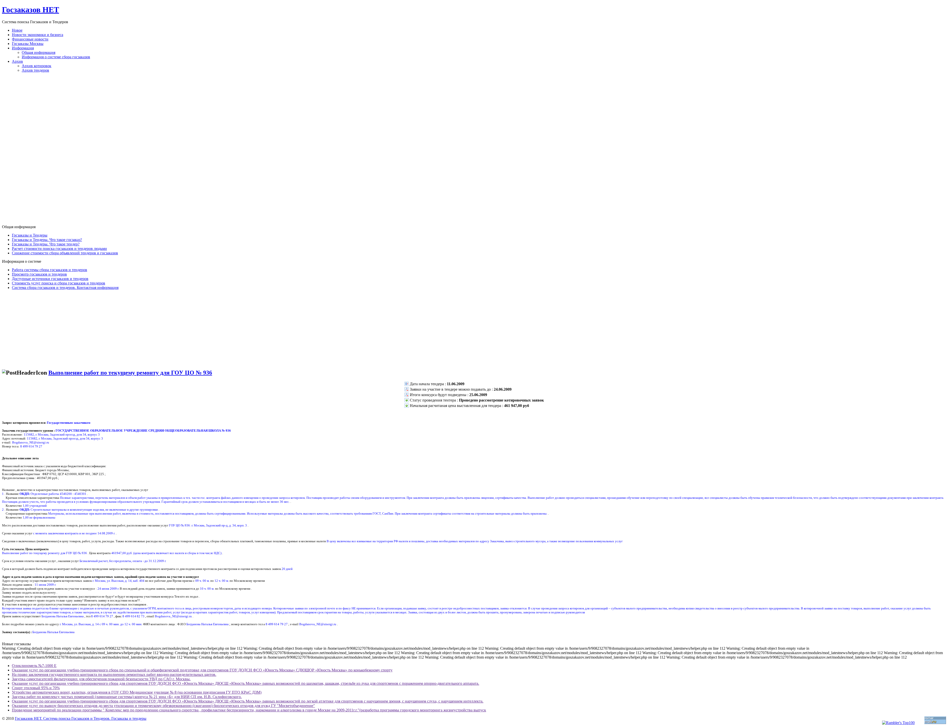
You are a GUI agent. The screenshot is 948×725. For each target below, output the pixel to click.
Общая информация (38, 52)
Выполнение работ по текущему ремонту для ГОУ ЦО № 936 (130, 372)
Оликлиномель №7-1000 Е (34, 666)
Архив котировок (36, 66)
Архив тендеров (35, 70)
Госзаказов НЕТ (30, 9)
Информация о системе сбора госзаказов (56, 57)
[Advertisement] (474, 151)
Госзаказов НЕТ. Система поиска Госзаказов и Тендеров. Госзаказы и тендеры (80, 718)
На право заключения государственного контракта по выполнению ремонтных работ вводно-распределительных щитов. (114, 674)
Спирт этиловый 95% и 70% (36, 688)
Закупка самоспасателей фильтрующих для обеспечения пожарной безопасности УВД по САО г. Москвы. (101, 679)
